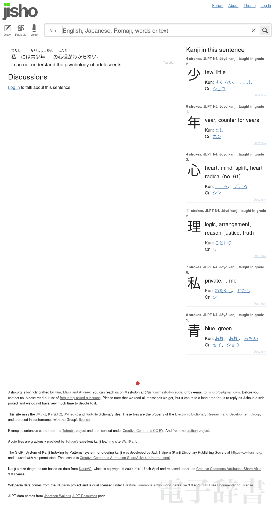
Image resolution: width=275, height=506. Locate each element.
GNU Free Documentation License (227, 484)
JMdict (41, 414)
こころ (221, 186)
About (233, 5)
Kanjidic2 (55, 414)
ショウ (219, 89)
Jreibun (192, 430)
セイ (217, 345)
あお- (234, 338)
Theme (250, 5)
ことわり (223, 243)
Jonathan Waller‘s (57, 495)
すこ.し (245, 82)
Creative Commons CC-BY (143, 430)
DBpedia (63, 484)
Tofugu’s (72, 441)
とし (219, 130)
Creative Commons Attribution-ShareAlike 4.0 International (125, 457)
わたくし (223, 291)
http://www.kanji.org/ (246, 452)
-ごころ (240, 186)
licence (84, 419)
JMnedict (71, 414)
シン (217, 193)
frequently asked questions (80, 397)
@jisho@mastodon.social (164, 392)
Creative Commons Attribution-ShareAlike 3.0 (158, 484)
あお (219, 338)
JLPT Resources (84, 495)
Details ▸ (260, 95)
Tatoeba (168, 62)
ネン (217, 136)
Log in (265, 5)
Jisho (20, 11)
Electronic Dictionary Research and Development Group (217, 414)
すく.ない (224, 82)
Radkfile (92, 414)
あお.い (251, 338)
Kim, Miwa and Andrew (72, 392)
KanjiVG (85, 468)
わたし (243, 291)
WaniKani (129, 441)
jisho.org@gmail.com (224, 392)
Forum (217, 5)
